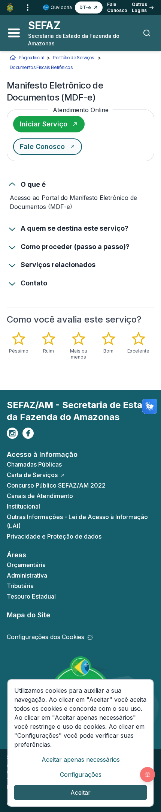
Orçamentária (26, 565)
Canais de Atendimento (40, 496)
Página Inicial (31, 57)
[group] (80, 346)
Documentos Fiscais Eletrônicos (41, 67)
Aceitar (80, 792)
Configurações (80, 774)
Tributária (20, 586)
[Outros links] (28, 7)
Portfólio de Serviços (73, 57)
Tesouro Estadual (31, 596)
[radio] (19, 343)
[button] (89, 8)
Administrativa (27, 575)
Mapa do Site (28, 615)
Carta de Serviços (32, 475)
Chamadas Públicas (34, 464)
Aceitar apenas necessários (81, 759)
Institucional (23, 506)
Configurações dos (45, 637)
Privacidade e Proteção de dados (54, 536)
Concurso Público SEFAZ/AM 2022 (56, 485)
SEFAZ (44, 25)
